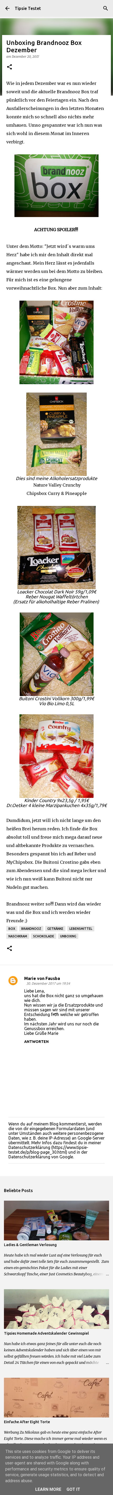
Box (11, 928)
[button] (9, 67)
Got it (73, 1489)
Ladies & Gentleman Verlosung (30, 1245)
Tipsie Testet (28, 8)
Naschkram (17, 936)
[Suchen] (105, 8)
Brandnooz (31, 928)
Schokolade (43, 936)
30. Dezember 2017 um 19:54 (48, 983)
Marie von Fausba (42, 978)
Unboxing (68, 936)
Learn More (48, 1489)
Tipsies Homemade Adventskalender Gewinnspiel (46, 1333)
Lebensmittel (80, 928)
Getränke (55, 928)
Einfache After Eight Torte (27, 1422)
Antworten (36, 1042)
